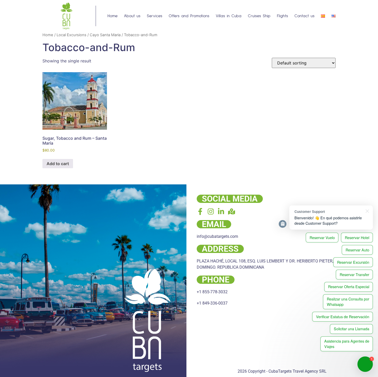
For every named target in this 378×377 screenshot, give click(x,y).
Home (112, 16)
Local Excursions (71, 35)
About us (132, 16)
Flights (282, 16)
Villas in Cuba (228, 16)
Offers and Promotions (189, 16)
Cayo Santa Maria (105, 35)
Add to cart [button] (58, 163)
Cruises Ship (259, 16)
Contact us (304, 16)
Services (154, 16)
